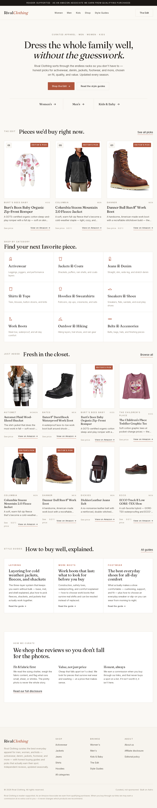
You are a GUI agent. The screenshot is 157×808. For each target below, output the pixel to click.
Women (59, 12)
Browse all (146, 354)
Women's (95, 744)
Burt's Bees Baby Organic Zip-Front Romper (24, 209)
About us (129, 744)
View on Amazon (40, 228)
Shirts (58, 762)
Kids (78, 12)
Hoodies (60, 768)
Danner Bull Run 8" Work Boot (126, 209)
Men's (93, 750)
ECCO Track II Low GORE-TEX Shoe (132, 501)
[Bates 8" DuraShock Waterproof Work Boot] (59, 385)
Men (69, 12)
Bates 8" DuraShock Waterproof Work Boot (57, 418)
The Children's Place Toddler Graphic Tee (133, 421)
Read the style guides (93, 86)
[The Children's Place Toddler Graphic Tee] (136, 385)
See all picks (145, 132)
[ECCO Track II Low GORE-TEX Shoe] (136, 468)
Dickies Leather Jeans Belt (95, 501)
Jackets (60, 750)
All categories (63, 774)
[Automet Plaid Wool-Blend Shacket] (21, 385)
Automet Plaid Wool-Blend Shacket (18, 418)
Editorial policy (132, 756)
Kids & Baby (96, 756)
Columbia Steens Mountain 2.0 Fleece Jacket (76, 209)
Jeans (59, 756)
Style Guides (102, 12)
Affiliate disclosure (134, 750)
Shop (88, 12)
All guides (147, 549)
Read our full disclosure (27, 691)
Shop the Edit (61, 86)
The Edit (144, 12)
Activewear (61, 744)
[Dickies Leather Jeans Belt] (98, 468)
